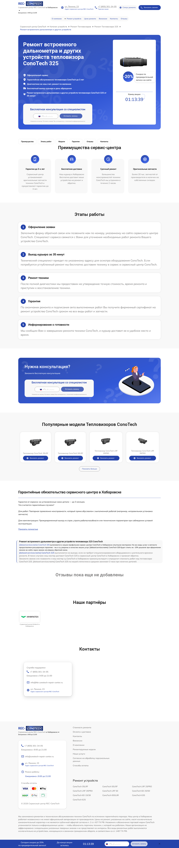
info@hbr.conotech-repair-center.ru (47, 682)
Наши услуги (79, 754)
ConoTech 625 (79, 799)
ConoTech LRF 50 (110, 791)
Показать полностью (28, 529)
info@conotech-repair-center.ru (39, 756)
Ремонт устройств (74, 19)
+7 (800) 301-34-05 (107, 6)
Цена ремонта (90, 19)
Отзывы (124, 19)
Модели (61, 141)
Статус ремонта (129, 7)
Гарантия (76, 141)
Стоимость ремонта (82, 727)
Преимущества (27, 141)
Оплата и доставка (82, 732)
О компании (57, 19)
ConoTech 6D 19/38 (82, 795)
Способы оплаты (81, 765)
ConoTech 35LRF (80, 786)
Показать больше (89, 469)
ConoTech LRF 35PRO (83, 791)
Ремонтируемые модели (84, 749)
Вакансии (103, 19)
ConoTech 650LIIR (110, 795)
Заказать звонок (151, 7)
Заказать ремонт (37, 458)
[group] (29, 619)
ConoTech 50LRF (110, 786)
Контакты (114, 19)
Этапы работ (46, 141)
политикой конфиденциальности (75, 121)
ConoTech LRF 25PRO (142, 786)
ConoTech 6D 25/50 (141, 791)
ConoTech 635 (138, 795)
